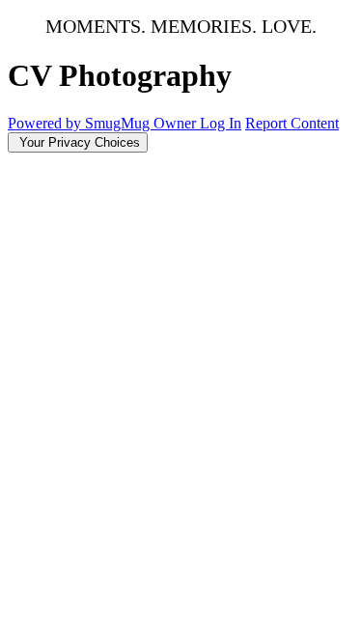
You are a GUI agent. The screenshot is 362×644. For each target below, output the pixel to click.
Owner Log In (197, 123)
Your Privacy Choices (77, 142)
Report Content (292, 123)
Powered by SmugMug (80, 123)
